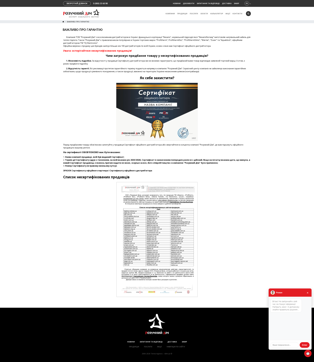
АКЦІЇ (227, 14)
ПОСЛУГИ (194, 14)
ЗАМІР (236, 3)
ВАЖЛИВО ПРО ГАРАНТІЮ (78, 21)
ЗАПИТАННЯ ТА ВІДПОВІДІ (208, 3)
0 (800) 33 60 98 (100, 3)
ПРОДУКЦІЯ (134, 346)
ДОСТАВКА (226, 3)
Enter (304, 345)
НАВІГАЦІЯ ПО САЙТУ (176, 346)
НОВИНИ (177, 3)
